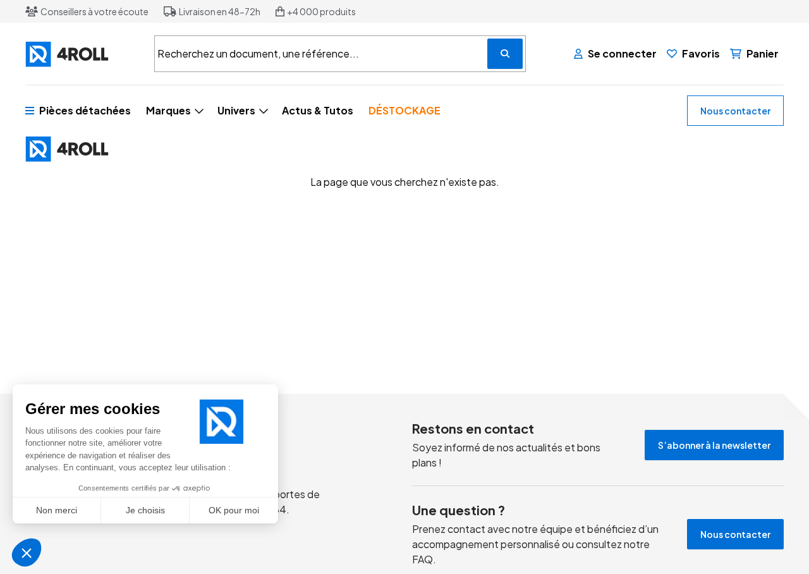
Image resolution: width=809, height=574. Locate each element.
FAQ (422, 559)
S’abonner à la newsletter (714, 445)
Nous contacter (735, 110)
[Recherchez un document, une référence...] (505, 54)
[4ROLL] (82, 54)
